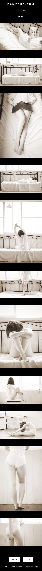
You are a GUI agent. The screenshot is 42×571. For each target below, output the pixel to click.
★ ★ (20, 16)
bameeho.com (21, 4)
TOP (28, 559)
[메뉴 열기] (21, 10)
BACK (14, 559)
